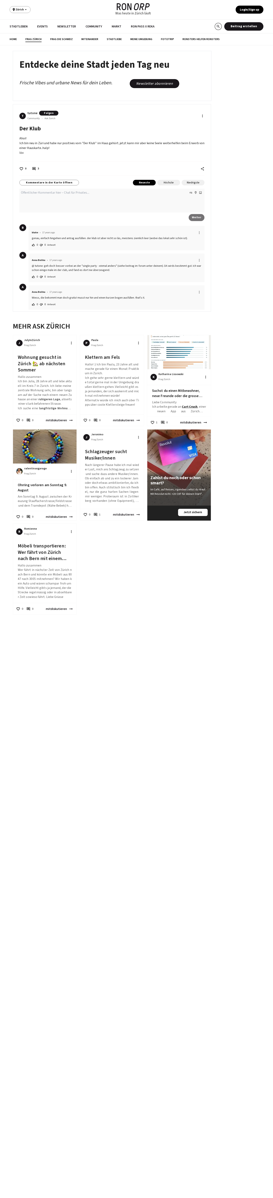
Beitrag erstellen (244, 26)
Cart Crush (189, 406)
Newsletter (66, 26)
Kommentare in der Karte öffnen (49, 183)
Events (42, 26)
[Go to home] (133, 6)
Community (94, 26)
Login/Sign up (249, 9)
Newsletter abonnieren (154, 83)
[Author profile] (19, 471)
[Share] (202, 169)
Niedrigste (193, 183)
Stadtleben (19, 26)
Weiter (196, 217)
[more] (199, 233)
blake (35, 232)
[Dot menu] (202, 116)
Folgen (49, 113)
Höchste (169, 183)
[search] (218, 26)
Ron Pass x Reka (142, 26)
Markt (116, 26)
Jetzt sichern (193, 512)
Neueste (144, 183)
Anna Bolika (38, 260)
